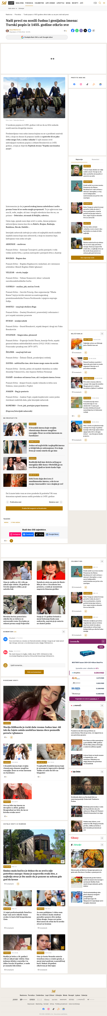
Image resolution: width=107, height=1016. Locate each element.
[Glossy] (47, 999)
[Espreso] (32, 999)
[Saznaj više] (102, 705)
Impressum (30, 1004)
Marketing (39, 1004)
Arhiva (52, 1004)
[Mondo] (23, 999)
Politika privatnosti (61, 1004)
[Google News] (100, 84)
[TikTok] (87, 84)
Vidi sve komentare (34, 672)
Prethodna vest (15, 502)
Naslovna (9, 14)
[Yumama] (81, 999)
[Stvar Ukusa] (90, 999)
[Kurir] (15, 999)
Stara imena (15, 522)
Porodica (18, 14)
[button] (65, 31)
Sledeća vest (54, 502)
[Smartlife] (63, 999)
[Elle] (39, 999)
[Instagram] (81, 84)
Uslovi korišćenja (74, 1004)
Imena (6, 522)
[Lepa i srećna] (54, 999)
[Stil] (4, 3)
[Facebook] (74, 84)
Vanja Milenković (15, 30)
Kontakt (46, 1004)
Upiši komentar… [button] (16, 665)
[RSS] (94, 84)
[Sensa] (71, 999)
